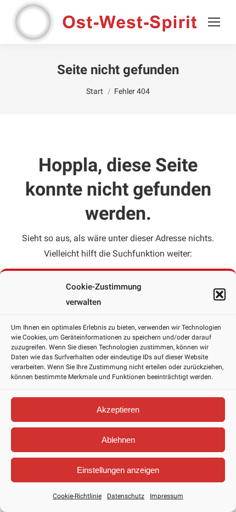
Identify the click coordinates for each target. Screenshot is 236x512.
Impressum (166, 496)
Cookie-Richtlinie (77, 496)
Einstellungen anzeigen (118, 470)
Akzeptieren (118, 409)
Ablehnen (118, 439)
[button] (219, 294)
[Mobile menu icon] (214, 22)
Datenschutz (125, 496)
